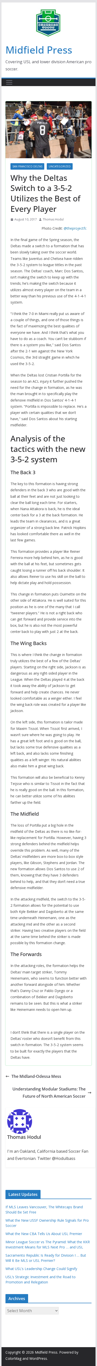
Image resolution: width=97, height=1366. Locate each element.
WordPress (38, 1358)
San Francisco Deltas (27, 166)
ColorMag (13, 1358)
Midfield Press (38, 50)
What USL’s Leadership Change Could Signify (41, 1268)
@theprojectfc (75, 228)
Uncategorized (60, 166)
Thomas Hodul (53, 219)
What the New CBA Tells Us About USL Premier (43, 1233)
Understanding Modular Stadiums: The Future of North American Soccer (49, 1092)
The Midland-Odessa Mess (36, 1076)
